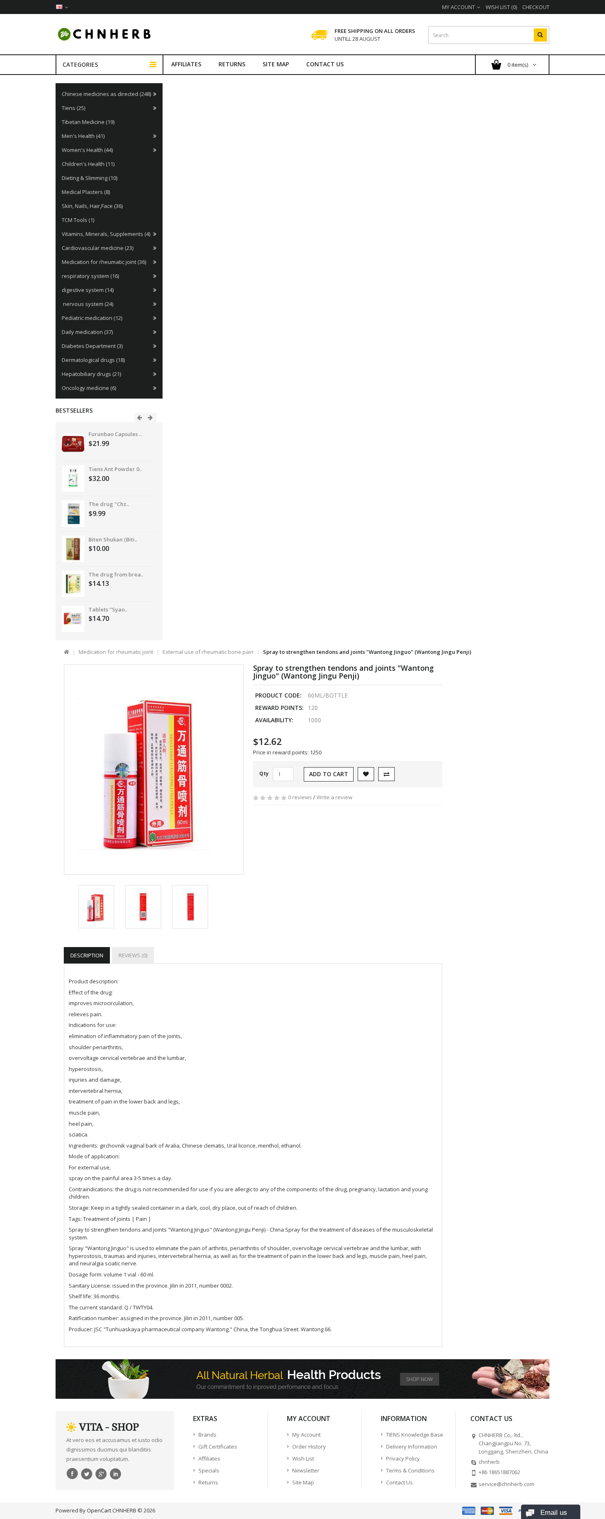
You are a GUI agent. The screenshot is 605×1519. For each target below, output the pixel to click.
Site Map (276, 64)
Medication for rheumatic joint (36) (104, 262)
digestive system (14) (88, 290)
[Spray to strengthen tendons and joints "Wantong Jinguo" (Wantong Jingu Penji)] (154, 769)
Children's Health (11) (88, 164)
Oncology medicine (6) (89, 388)
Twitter (87, 1473)
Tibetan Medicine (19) (88, 122)
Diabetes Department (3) (92, 346)
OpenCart (99, 1510)
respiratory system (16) (90, 276)
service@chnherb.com (506, 1484)
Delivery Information (411, 1446)
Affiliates (186, 64)
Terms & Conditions (410, 1470)
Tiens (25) (73, 108)
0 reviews (300, 797)
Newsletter (305, 1470)
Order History (309, 1446)
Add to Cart (328, 774)
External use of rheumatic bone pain (208, 652)
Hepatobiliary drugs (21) (91, 374)
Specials (208, 1470)
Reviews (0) (133, 955)
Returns (232, 64)
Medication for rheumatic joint (116, 652)
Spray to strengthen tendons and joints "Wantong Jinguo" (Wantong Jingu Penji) (367, 652)
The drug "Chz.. (108, 504)
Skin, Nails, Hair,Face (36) (92, 206)
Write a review (334, 797)
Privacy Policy (403, 1458)
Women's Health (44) (87, 150)
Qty (264, 773)
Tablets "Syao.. (107, 609)
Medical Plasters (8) (86, 192)
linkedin (115, 1473)
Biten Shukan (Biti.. (112, 539)
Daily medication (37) (87, 332)
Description (86, 955)
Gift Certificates (217, 1446)
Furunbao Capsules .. (115, 434)
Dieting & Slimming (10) (89, 178)
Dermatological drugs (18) (93, 360)
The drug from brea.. (115, 574)
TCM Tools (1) (78, 220)
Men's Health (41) (83, 136)
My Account (306, 1434)
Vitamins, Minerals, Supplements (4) (106, 234)
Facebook (72, 1473)
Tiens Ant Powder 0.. (115, 469)
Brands (207, 1434)
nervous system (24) (87, 304)
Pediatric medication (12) (92, 318)
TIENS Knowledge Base (414, 1434)
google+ (101, 1473)
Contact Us (325, 64)
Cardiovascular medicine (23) (97, 248)
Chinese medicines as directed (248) (106, 94)
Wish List (303, 1458)
